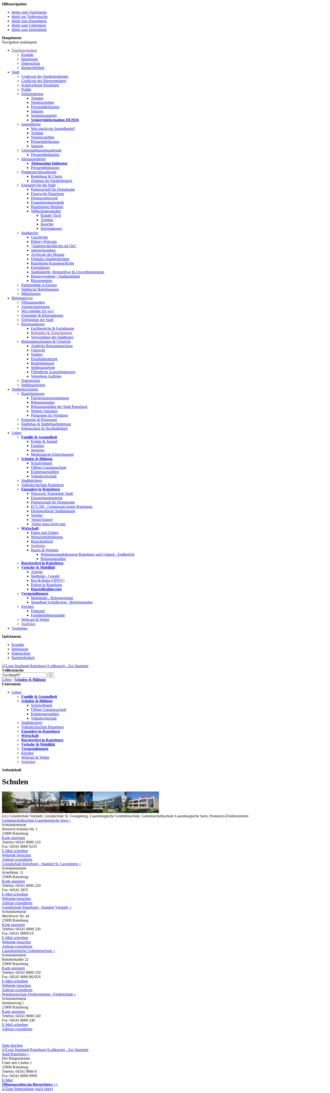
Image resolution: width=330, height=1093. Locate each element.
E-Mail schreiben (15, 851)
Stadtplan (38, 546)
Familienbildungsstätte (48, 615)
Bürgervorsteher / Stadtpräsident (55, 276)
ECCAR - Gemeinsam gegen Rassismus (62, 506)
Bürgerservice (22, 298)
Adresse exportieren (17, 859)
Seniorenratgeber (44, 115)
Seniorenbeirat (32, 94)
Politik (26, 89)
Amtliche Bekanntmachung (52, 346)
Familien (37, 446)
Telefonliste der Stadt (37, 320)
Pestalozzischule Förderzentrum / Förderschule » (39, 994)
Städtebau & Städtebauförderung (46, 424)
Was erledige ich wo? (37, 311)
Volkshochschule (44, 476)
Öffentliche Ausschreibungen (53, 372)
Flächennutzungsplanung (50, 398)
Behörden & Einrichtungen (51, 333)
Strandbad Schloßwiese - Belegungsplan (62, 602)
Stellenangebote (43, 367)
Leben (16, 433)
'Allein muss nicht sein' (48, 524)
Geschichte (39, 237)
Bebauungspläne (53, 559)
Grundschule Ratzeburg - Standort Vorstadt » (37, 907)
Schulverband (41, 463)
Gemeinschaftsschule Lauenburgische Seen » (36, 820)
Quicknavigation (24, 50)
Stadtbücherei (31, 480)
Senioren (37, 450)
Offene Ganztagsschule (48, 467)
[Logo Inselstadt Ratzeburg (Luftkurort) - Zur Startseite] (45, 666)
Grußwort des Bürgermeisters (43, 81)
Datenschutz (30, 63)
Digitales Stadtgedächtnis (50, 259)
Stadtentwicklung (25, 389)
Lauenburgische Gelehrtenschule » (28, 951)
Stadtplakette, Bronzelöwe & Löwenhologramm (67, 272)
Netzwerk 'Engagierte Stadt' (52, 493)
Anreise (37, 572)
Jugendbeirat (31, 124)
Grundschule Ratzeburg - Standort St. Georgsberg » (41, 864)
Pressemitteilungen (45, 107)
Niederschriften (42, 102)
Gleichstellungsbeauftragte (41, 150)
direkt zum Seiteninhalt (29, 30)
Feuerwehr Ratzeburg (47, 194)
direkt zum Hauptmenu (29, 21)
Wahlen (37, 354)
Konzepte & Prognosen (39, 420)
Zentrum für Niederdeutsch (51, 181)
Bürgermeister (41, 281)
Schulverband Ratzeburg (40, 85)
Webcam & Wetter (35, 619)
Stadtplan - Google (45, 576)
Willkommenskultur (46, 211)
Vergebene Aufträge (46, 376)
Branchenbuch (42, 541)
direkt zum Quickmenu (29, 12)
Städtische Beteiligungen (40, 289)
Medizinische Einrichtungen (52, 454)
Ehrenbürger (40, 268)
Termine (37, 98)
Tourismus (20, 628)
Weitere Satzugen (44, 411)
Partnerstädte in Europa (39, 285)
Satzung (37, 111)
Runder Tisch (51, 215)
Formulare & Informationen (42, 315)
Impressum (29, 59)
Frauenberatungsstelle (47, 202)
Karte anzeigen (13, 838)
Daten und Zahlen (44, 533)
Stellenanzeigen (33, 385)
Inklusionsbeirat (33, 159)
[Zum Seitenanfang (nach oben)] (27, 1089)
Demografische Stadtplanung (53, 511)
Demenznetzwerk (44, 198)
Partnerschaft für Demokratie (53, 189)
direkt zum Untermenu (29, 25)
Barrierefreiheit (32, 68)
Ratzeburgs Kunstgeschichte (52, 263)
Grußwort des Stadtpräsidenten (44, 76)
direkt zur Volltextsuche (30, 16)
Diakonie (38, 611)
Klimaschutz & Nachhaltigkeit (44, 428)
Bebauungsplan (43, 402)
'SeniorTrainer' (42, 520)
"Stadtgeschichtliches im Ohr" (54, 246)
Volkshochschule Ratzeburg (42, 485)
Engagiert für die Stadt (38, 185)
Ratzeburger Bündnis (47, 207)
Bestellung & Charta (46, 176)
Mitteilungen (31, 294)
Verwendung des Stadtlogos (52, 337)
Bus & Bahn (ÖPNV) (47, 580)
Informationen (51, 228)
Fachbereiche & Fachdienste (52, 328)
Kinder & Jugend (44, 441)
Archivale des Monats (47, 254)
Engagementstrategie (47, 498)
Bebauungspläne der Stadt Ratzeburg (59, 407)
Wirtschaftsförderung (47, 537)
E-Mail (7, 1080)
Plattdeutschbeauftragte (39, 172)
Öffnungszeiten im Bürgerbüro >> (30, 1084)
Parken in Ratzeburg (46, 585)
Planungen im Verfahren (49, 415)
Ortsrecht (38, 350)
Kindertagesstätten (45, 472)
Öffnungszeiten (33, 302)
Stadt (15, 72)
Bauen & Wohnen (44, 550)
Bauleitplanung (42, 363)
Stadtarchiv (29, 233)
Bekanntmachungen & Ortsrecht (46, 341)
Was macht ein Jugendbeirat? (53, 128)
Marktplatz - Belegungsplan (52, 598)
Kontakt (27, 55)
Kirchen (27, 606)
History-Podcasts (44, 241)
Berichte (47, 224)
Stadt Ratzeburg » (15, 1054)
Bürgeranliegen (33, 324)
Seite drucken (12, 1045)
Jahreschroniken (43, 250)
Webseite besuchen (16, 855)
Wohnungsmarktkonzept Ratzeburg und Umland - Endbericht (87, 554)
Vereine (37, 515)
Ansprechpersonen (35, 307)
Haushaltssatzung (44, 359)
